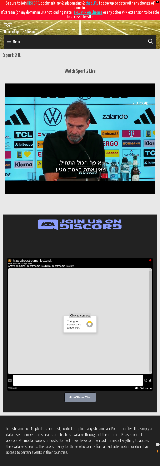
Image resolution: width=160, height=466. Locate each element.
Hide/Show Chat (80, 397)
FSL (8, 26)
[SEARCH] (150, 42)
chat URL (91, 3)
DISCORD (33, 3)
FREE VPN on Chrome (88, 12)
